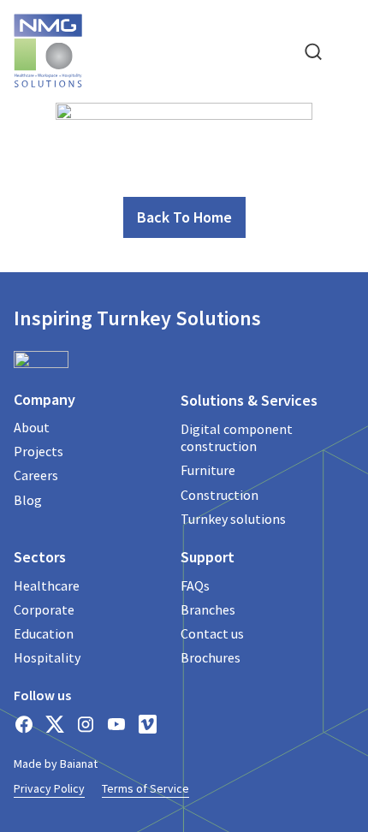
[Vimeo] (147, 724)
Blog (28, 499)
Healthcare (47, 585)
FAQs (195, 585)
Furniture (208, 469)
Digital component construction (237, 437)
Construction (219, 494)
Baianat (79, 763)
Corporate (44, 609)
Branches (208, 609)
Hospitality (47, 657)
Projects (38, 451)
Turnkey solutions (233, 518)
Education (44, 633)
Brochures (210, 657)
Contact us (212, 633)
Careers (36, 475)
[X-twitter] (55, 724)
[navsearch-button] (313, 50)
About (32, 427)
